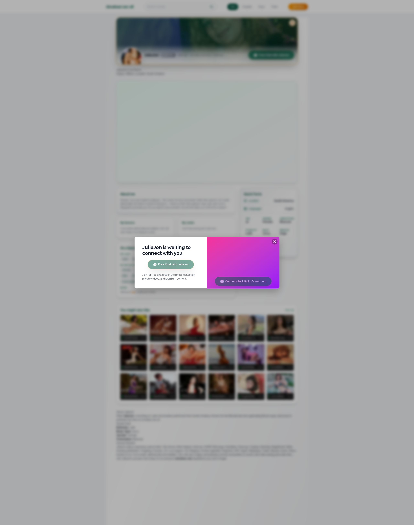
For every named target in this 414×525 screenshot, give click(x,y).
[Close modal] (275, 241)
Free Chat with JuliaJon (173, 264)
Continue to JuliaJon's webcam (245, 281)
